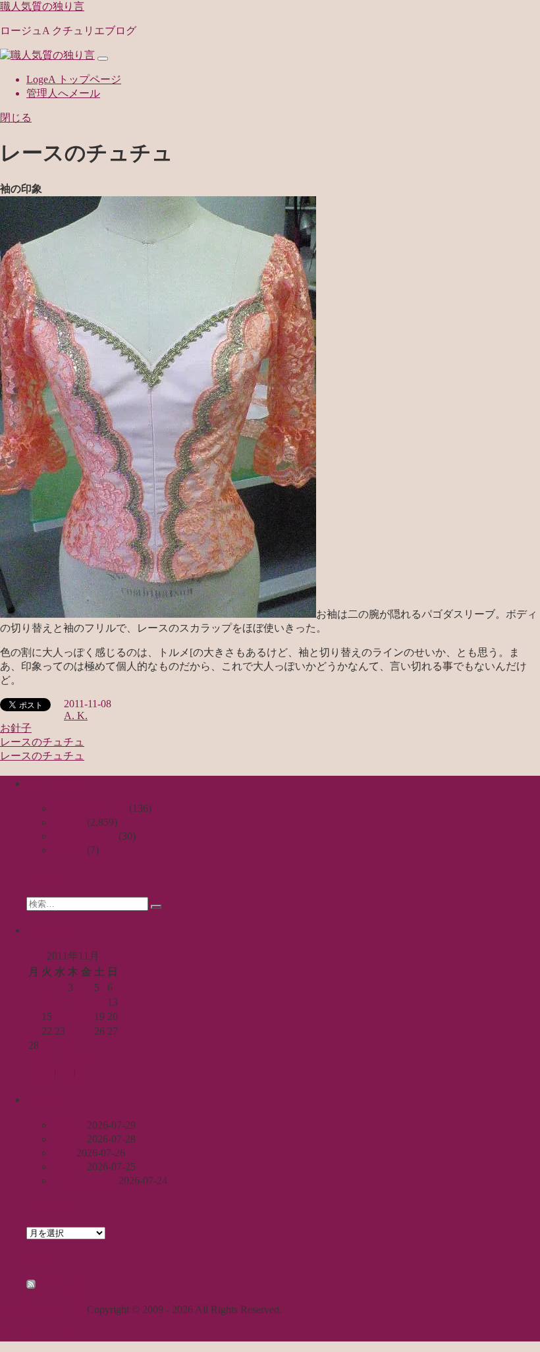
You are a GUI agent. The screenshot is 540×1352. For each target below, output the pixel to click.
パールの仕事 (84, 1180)
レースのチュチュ (42, 741)
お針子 (16, 728)
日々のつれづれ (89, 808)
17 (73, 1016)
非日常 (68, 849)
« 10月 (40, 1060)
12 (99, 1002)
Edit (84, 1073)
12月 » (77, 1060)
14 (33, 1016)
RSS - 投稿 (61, 1285)
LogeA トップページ (73, 79)
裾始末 (68, 1166)
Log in (40, 1073)
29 (46, 1045)
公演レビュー (84, 836)
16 (60, 1016)
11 (86, 1002)
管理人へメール (63, 93)
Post (65, 1073)
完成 (63, 1152)
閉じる (16, 117)
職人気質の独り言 (42, 6)
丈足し (68, 1125)
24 (73, 1031)
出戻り (68, 1139)
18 (86, 1016)
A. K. (76, 715)
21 (33, 1031)
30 (60, 1045)
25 (86, 1031)
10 (73, 1002)
